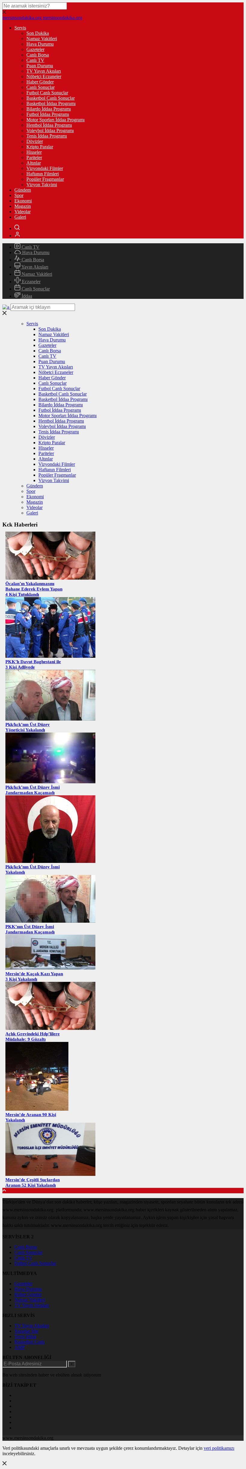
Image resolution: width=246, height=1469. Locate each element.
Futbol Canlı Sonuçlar (47, 92)
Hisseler (34, 152)
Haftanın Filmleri (42, 173)
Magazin (22, 206)
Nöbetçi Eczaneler (43, 76)
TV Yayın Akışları (43, 71)
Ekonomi (23, 200)
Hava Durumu (40, 44)
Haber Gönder (40, 81)
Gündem (22, 190)
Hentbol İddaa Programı (49, 125)
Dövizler (34, 141)
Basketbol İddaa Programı (51, 103)
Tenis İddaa (25, 1336)
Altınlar (33, 162)
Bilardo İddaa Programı (48, 108)
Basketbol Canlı (29, 1341)
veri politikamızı (219, 1448)
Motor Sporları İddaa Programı (55, 119)
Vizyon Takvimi (41, 184)
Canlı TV (35, 60)
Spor (18, 195)
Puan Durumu (39, 65)
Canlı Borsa (37, 54)
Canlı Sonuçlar (40, 87)
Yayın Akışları (34, 266)
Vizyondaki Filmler (44, 168)
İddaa (26, 296)
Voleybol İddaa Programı (50, 130)
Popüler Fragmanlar (45, 179)
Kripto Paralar (39, 146)
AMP (19, 1347)
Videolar (22, 211)
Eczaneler (30, 281)
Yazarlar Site (26, 1331)
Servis (20, 27)
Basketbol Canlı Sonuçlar (50, 98)
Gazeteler (35, 49)
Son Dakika (37, 33)
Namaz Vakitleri (41, 38)
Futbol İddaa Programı (47, 114)
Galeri (20, 217)
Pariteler (34, 157)
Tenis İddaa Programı (46, 135)
